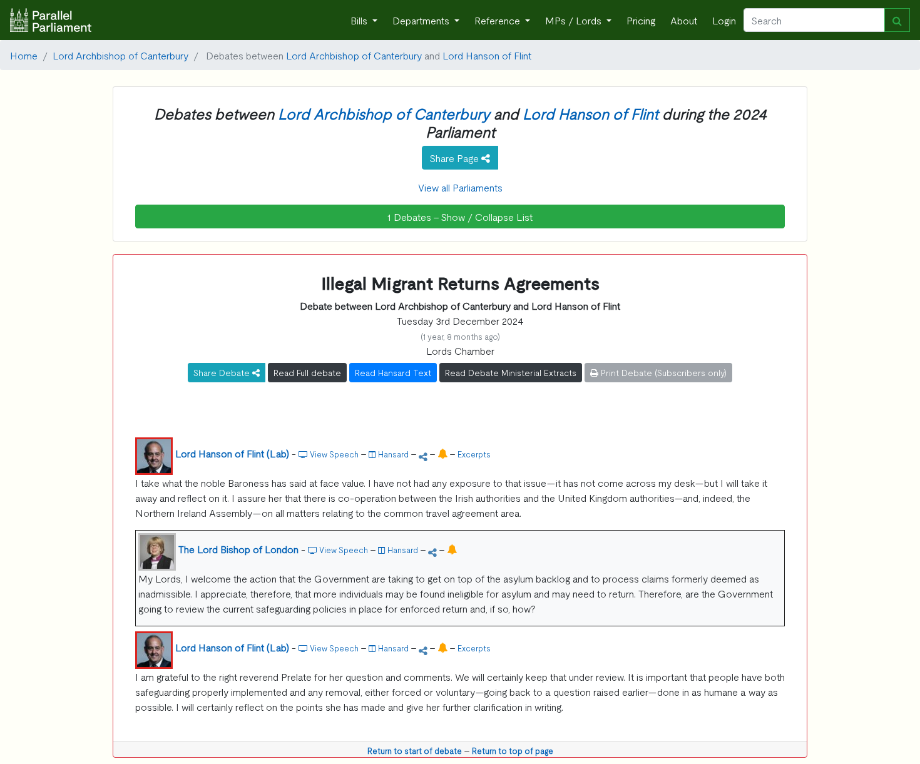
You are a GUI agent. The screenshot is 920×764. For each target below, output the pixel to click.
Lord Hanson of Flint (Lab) (232, 453)
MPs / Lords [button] (574, 20)
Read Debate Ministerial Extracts (510, 372)
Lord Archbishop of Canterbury (120, 55)
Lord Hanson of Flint (486, 55)
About (683, 20)
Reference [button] (498, 20)
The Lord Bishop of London (238, 549)
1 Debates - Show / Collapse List (460, 216)
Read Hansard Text (393, 372)
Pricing (640, 20)
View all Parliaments (460, 187)
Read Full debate (307, 372)
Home (24, 55)
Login (724, 20)
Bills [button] (360, 20)
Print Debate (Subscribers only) (662, 372)
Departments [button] (422, 20)
